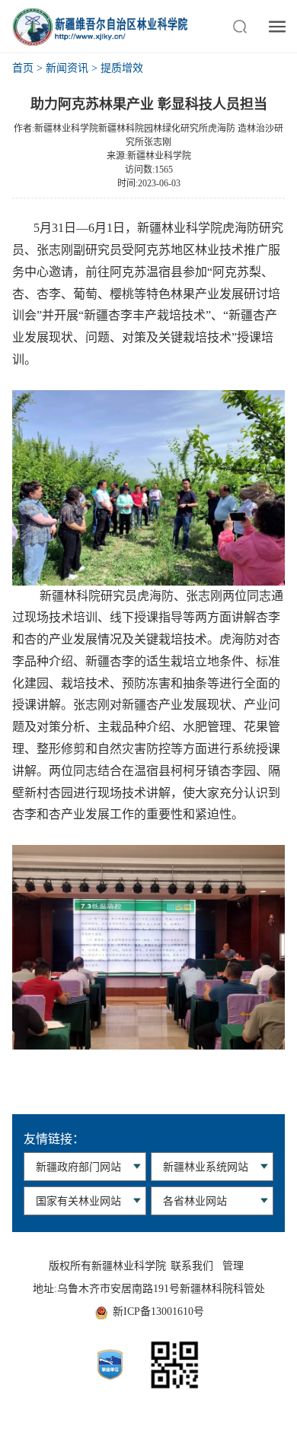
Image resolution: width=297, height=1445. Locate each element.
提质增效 (122, 68)
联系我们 (192, 1266)
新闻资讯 (67, 68)
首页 (23, 68)
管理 (233, 1266)
